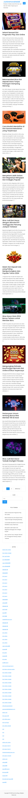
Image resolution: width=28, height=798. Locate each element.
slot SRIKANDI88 (6, 559)
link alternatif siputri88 (7, 779)
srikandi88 (4, 603)
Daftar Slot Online (6, 549)
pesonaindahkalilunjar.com (8, 709)
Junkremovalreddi (11, 2)
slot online (4, 632)
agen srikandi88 (6, 646)
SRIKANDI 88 (5, 569)
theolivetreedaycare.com (8, 752)
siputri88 (4, 613)
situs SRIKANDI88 (6, 566)
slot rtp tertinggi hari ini (7, 666)
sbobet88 (4, 649)
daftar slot (4, 759)
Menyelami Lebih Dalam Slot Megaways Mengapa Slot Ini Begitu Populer (13, 177)
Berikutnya (17, 488)
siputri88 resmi (5, 769)
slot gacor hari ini (6, 745)
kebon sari (4, 712)
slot (3, 729)
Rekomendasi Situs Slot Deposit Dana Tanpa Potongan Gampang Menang (12, 82)
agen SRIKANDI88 (6, 563)
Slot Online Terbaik (6, 553)
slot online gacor (6, 719)
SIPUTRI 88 (4, 609)
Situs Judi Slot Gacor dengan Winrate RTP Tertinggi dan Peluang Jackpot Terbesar (11, 223)
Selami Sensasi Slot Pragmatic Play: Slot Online (13, 33)
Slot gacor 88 (5, 716)
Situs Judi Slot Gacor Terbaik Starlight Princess (12, 460)
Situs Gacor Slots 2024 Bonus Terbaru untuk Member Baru (11, 318)
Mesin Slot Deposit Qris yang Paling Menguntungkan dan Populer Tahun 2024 (11, 270)
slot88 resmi (5, 662)
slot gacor (4, 576)
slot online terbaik (6, 726)
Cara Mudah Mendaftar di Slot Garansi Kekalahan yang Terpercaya (13, 128)
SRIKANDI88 (5, 573)
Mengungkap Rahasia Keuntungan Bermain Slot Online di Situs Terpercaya (13, 368)
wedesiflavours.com (7, 619)
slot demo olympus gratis (8, 669)
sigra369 (4, 782)
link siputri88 (5, 772)
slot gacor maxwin (6, 755)
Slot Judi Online (6, 556)
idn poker (4, 652)
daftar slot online (6, 742)
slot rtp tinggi (5, 722)
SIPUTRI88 (4, 616)
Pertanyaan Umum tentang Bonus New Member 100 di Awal (10, 415)
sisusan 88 (4, 775)
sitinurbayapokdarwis (7, 706)
